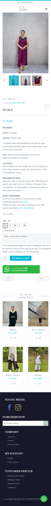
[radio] (5, 225)
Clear (4, 228)
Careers (10, 441)
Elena (14, 103)
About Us (11, 437)
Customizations (9, 230)
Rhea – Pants (13, 375)
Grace (12, 330)
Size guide (9, 214)
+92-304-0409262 (26, 2)
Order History (13, 462)
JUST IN (21, 103)
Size (4, 221)
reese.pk (25, 202)
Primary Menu (46, 9)
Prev (9, 278)
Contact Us (12, 487)
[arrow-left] (4, 80)
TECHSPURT (25, 502)
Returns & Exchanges (16, 476)
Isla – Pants (38, 330)
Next (41, 278)
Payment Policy (14, 483)
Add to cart (22, 258)
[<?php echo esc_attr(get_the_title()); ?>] (14, 337)
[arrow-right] (46, 80)
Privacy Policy (13, 444)
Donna (38, 375)
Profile (10, 458)
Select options (11, 337)
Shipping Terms (14, 480)
